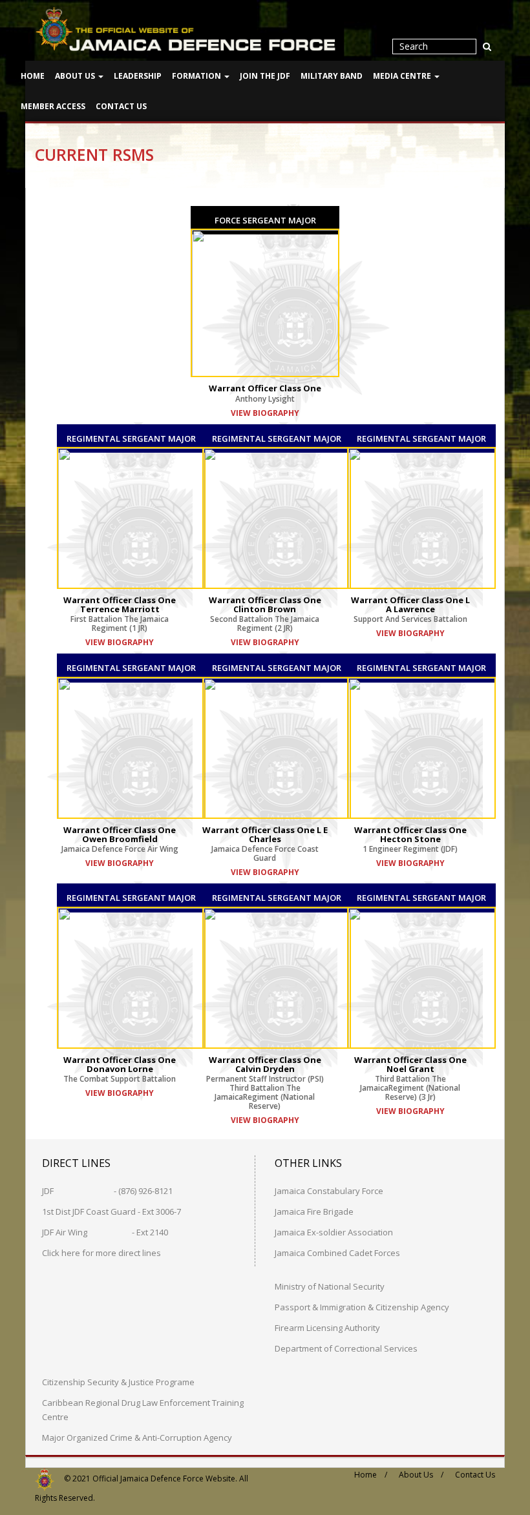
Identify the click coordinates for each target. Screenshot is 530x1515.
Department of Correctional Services (346, 1348)
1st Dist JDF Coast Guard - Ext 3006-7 (111, 1211)
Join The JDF (265, 75)
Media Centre (403, 75)
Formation (197, 75)
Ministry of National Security (330, 1286)
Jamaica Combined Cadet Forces (337, 1253)
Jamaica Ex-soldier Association (334, 1232)
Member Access (53, 106)
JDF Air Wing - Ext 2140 (105, 1232)
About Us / (421, 1474)
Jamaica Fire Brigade (314, 1211)
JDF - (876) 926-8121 (107, 1191)
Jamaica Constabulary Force (329, 1191)
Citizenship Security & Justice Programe (118, 1382)
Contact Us (121, 106)
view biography (119, 642)
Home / (370, 1474)
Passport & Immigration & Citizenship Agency (362, 1307)
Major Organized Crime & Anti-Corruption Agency (137, 1437)
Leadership (138, 75)
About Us (76, 75)
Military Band (332, 75)
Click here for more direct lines (101, 1253)
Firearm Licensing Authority (327, 1328)
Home (33, 75)
